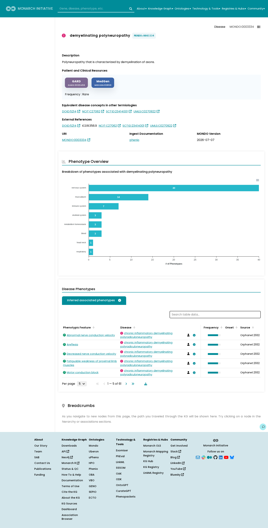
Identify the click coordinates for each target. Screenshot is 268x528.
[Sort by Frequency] (221, 327)
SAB (36, 457)
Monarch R (69, 463)
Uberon (94, 451)
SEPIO (92, 492)
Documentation (72, 480)
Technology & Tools (206, 8)
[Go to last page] (132, 384)
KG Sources (69, 503)
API (64, 451)
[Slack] (203, 457)
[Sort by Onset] (236, 327)
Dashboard (69, 509)
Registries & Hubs (234, 8)
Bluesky (175, 475)
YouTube (176, 469)
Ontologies (183, 8)
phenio (134, 140)
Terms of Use (70, 486)
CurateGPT (123, 491)
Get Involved (179, 445)
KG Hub (148, 461)
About (141, 8)
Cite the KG (69, 492)
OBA (91, 475)
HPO (91, 463)
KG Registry (151, 467)
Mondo (93, 445)
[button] (213, 335)
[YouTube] (226, 457)
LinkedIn (176, 463)
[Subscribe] (198, 457)
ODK (119, 479)
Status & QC (70, 469)
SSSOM (120, 468)
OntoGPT (122, 485)
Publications (42, 469)
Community (256, 8)
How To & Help (71, 475)
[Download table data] (145, 384)
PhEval (120, 456)
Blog (173, 457)
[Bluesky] (232, 457)
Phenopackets (125, 496)
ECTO (92, 498)
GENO (92, 486)
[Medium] (209, 457)
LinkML (120, 462)
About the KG (71, 498)
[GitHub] (215, 457)
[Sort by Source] (252, 327)
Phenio (93, 469)
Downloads (69, 445)
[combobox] (96, 8)
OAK (119, 473)
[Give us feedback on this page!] (263, 427)
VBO (91, 480)
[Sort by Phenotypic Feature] (93, 327)
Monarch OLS (152, 445)
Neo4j (66, 457)
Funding (39, 475)
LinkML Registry (153, 473)
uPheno (94, 457)
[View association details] (193, 335)
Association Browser (70, 517)
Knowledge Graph (160, 8)
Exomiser (122, 450)
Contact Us (42, 463)
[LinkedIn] (221, 457)
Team (38, 451)
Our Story (40, 445)
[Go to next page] (125, 384)
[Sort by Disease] (133, 327)
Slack (174, 451)
